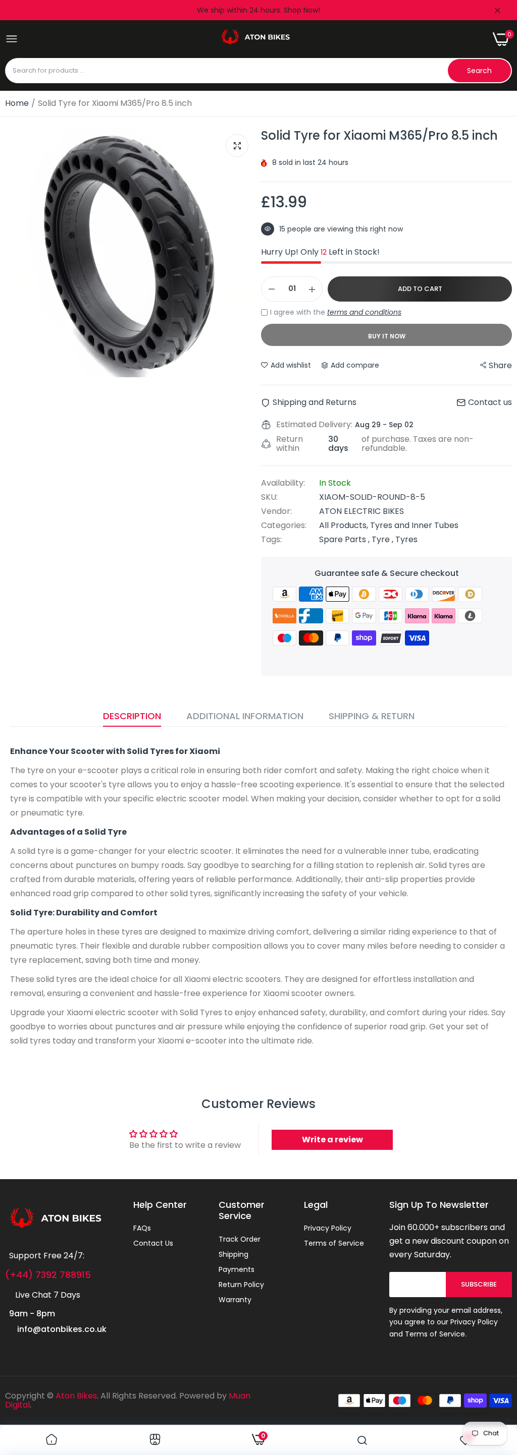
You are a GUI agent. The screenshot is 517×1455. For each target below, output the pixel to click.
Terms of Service (334, 1243)
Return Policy (241, 1284)
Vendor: (276, 511)
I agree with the (335, 312)
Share (500, 365)
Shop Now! (302, 10)
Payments (236, 1269)
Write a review (332, 1139)
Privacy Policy (327, 1228)
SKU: (269, 497)
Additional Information (244, 716)
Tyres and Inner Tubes (414, 525)
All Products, (344, 525)
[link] (51, 1440)
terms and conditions (364, 312)
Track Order (240, 1239)
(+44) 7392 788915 (48, 1274)
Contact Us (153, 1243)
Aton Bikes (76, 1396)
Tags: (271, 539)
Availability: (283, 483)
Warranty (235, 1300)
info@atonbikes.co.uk (62, 1329)
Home (17, 103)
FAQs (142, 1228)
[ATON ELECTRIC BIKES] (255, 39)
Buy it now (386, 336)
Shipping (233, 1254)
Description (132, 716)
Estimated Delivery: (314, 424)
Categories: (283, 525)
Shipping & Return (372, 716)
